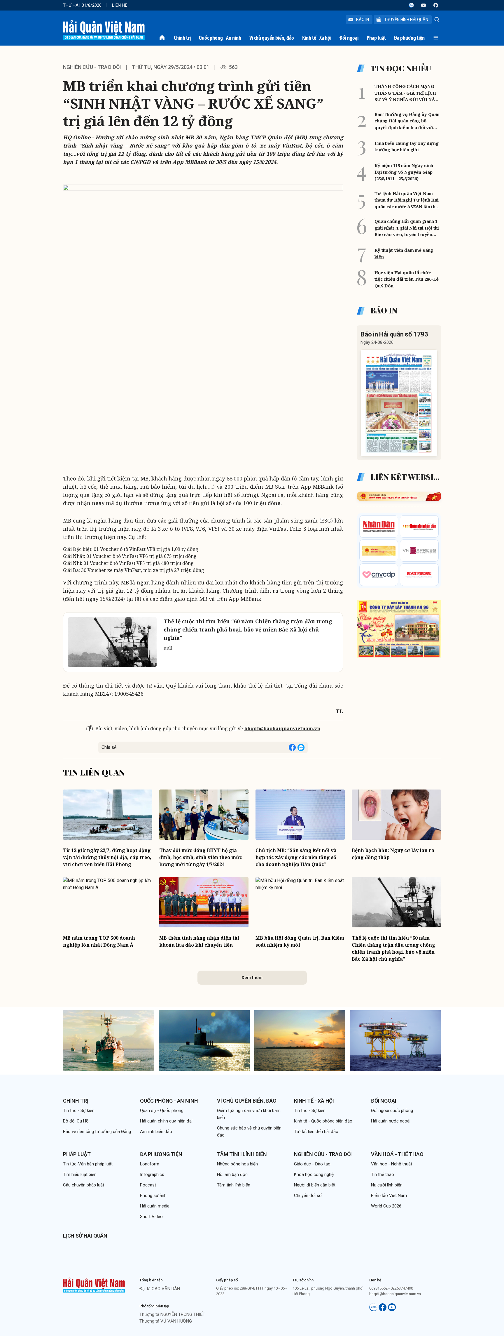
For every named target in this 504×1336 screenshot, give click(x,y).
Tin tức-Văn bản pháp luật (88, 1164)
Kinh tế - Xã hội (316, 37)
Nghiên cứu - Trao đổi (323, 1154)
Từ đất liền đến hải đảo (316, 1131)
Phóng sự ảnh (153, 1195)
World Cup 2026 (386, 1206)
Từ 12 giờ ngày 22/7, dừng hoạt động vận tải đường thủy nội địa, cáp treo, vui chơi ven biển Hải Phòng (107, 857)
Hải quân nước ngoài (390, 1121)
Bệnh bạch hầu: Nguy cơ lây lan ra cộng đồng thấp (393, 853)
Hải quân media (154, 1206)
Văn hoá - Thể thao (397, 1154)
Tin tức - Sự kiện (78, 1110)
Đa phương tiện (409, 37)
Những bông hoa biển (237, 1164)
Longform (149, 1164)
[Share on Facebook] (292, 747)
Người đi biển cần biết (314, 1185)
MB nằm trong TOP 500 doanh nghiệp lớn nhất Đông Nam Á (99, 941)
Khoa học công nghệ (314, 1174)
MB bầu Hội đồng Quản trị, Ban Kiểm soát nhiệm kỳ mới (300, 941)
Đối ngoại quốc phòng (392, 1110)
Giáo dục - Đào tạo (312, 1164)
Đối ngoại (349, 37)
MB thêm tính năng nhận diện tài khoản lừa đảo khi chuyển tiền (199, 941)
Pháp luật (376, 37)
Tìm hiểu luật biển (80, 1174)
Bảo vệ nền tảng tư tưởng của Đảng (97, 1131)
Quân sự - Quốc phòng (161, 1110)
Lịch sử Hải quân (85, 1236)
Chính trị (182, 37)
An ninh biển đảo (156, 1131)
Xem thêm (252, 977)
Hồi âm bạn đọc (232, 1174)
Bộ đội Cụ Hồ (76, 1121)
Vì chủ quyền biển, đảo (271, 37)
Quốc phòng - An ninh (220, 37)
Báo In (362, 19)
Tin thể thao (382, 1174)
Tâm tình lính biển (242, 1154)
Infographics (152, 1174)
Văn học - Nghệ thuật (391, 1164)
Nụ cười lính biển (386, 1185)
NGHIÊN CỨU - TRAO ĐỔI (92, 67)
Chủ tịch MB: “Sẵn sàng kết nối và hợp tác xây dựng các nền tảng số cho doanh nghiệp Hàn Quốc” (296, 857)
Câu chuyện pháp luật (83, 1185)
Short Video (151, 1216)
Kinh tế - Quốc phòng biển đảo (323, 1121)
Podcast (148, 1185)
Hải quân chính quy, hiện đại (166, 1121)
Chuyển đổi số (308, 1195)
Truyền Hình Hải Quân (406, 19)
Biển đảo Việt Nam (389, 1195)
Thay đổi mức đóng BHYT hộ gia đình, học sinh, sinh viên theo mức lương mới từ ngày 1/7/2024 (200, 857)
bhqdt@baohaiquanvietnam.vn (282, 728)
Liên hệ (119, 5)
